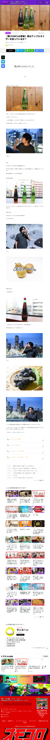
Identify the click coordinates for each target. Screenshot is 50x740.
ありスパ (26, 711)
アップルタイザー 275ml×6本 (15, 439)
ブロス (5, 2)
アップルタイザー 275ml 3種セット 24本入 (19, 457)
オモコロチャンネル (12, 709)
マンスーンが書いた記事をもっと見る (38, 647)
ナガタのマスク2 (11, 645)
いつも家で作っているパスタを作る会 (16, 640)
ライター (25, 3)
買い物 (17, 1)
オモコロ (23, 1)
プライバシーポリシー (33, 721)
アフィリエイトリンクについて (21, 721)
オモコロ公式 (5, 709)
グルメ (11, 1)
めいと (4, 671)
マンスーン (10, 45)
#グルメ (22, 33)
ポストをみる (10, 47)
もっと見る (46, 656)
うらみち (31, 671)
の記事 (7, 656)
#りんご (26, 33)
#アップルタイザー (15, 33)
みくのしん (45, 667)
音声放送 (8, 712)
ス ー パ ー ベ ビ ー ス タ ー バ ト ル (15, 638)
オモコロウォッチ (14, 711)
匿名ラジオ (21, 711)
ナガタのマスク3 (11, 644)
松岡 (17, 671)
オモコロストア (6, 716)
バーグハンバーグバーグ (22, 726)
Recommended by (37, 480)
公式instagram (5, 714)
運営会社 (25, 722)
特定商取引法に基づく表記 (43, 721)
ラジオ (13, 699)
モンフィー (3, 712)
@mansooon (21, 634)
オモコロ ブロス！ (34, 690)
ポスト (11, 50)
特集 (2, 699)
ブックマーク (21, 50)
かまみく (30, 711)
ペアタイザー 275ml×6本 (15, 445)
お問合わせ (4, 721)
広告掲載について (11, 721)
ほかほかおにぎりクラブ (15, 3)
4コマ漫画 (7, 699)
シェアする (31, 50)
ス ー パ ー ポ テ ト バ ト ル (13, 642)
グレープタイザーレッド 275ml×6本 (17, 451)
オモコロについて (18, 700)
